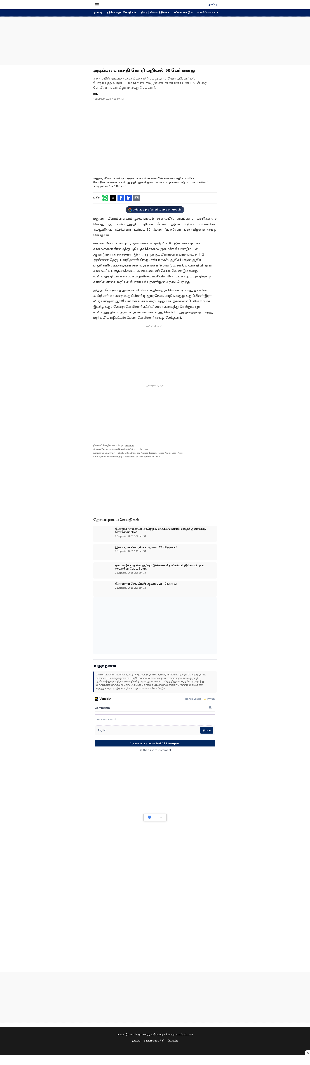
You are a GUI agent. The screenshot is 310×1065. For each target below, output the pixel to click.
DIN (95, 94)
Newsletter (129, 445)
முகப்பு (212, 4)
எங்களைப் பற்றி (154, 1041)
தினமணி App (131, 457)
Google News (177, 453)
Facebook (119, 453)
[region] (155, 40)
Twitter (127, 453)
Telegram (152, 453)
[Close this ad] (307, 1052)
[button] (96, 4)
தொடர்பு (173, 1041)
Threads (161, 453)
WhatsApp (144, 449)
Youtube (144, 453)
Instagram (135, 453)
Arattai (168, 453)
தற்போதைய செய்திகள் (121, 12)
